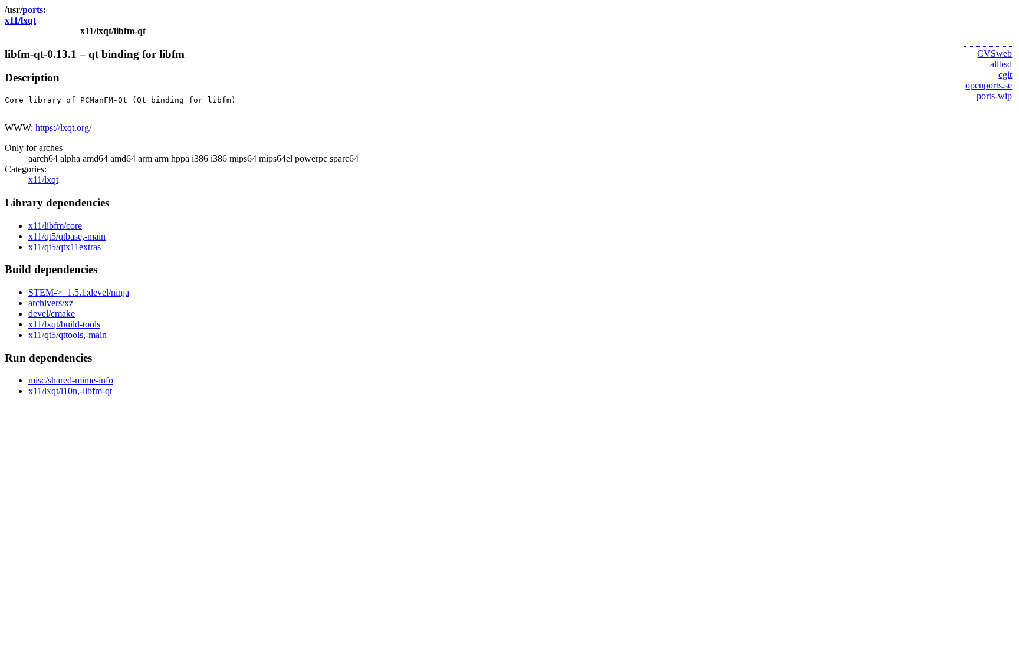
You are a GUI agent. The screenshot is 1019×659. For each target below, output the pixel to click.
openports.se (988, 85)
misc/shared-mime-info (70, 380)
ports (32, 10)
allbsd (1001, 64)
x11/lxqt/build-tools (64, 324)
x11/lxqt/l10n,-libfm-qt (70, 391)
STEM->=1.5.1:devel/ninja (78, 292)
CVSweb (994, 53)
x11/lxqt (20, 20)
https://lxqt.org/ (63, 128)
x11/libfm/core (55, 226)
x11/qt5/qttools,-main (67, 335)
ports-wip (994, 96)
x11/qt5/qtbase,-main (67, 236)
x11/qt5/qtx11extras (64, 247)
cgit (1005, 75)
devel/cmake (51, 314)
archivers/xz (50, 303)
